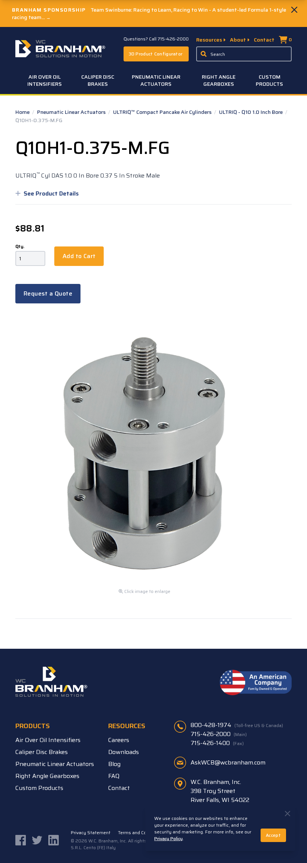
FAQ (113, 776)
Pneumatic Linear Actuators (156, 80)
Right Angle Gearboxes (218, 80)
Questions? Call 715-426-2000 (156, 39)
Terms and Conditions (141, 832)
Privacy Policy (168, 838)
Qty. (19, 246)
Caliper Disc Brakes (97, 80)
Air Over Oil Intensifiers (44, 80)
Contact (264, 40)
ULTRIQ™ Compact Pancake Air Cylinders (163, 112)
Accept (273, 835)
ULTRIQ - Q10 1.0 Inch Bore (251, 112)
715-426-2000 (219, 734)
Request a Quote (48, 293)
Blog (114, 764)
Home (23, 112)
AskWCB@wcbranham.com (228, 762)
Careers (118, 740)
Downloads (123, 752)
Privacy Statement (90, 832)
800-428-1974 (237, 725)
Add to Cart (79, 256)
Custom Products (269, 80)
